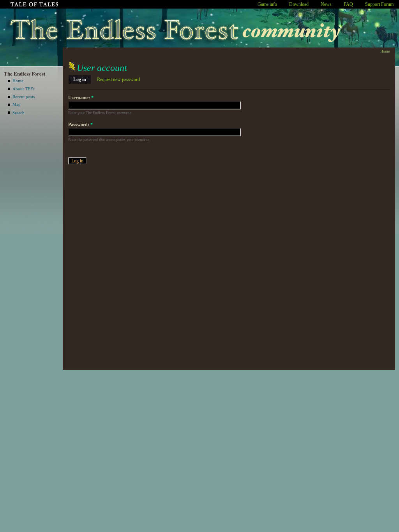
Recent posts (23, 96)
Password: (80, 124)
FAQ (348, 4)
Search (18, 112)
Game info (267, 4)
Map (16, 104)
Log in (79, 79)
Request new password (118, 79)
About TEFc (23, 88)
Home (17, 80)
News (326, 4)
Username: (81, 97)
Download (299, 4)
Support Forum (379, 4)
